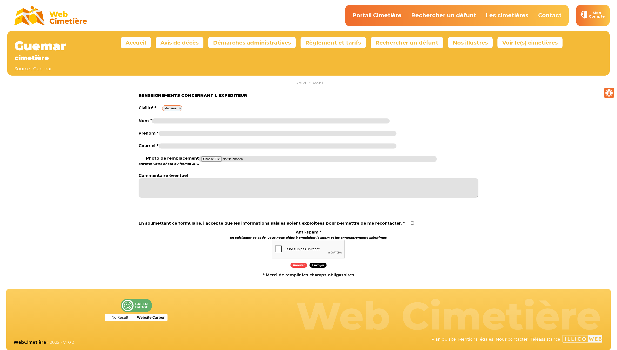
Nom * (145, 120)
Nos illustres (470, 42)
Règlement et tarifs (333, 42)
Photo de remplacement (169, 161)
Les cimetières (507, 15)
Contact (550, 15)
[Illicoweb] (582, 339)
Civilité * (147, 107)
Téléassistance (545, 339)
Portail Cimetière (377, 15)
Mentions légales (475, 339)
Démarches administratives (252, 42)
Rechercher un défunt (443, 15)
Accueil (136, 42)
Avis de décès (180, 42)
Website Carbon (151, 317)
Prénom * (149, 133)
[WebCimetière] (50, 24)
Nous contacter (512, 339)
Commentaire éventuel (163, 175)
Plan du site (443, 339)
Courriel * (149, 145)
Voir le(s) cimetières (530, 42)
